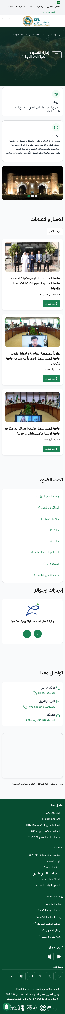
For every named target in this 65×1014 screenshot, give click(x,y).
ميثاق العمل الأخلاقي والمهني (47, 874)
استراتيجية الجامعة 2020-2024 (44, 855)
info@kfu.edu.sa (51, 819)
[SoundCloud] (12, 976)
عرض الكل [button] (55, 232)
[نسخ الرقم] (35, 693)
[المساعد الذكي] (7, 1007)
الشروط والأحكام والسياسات (46, 989)
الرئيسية (57, 34)
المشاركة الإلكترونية (51, 880)
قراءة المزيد (51, 304)
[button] (32, 274)
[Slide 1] (36, 196)
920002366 (53, 813)
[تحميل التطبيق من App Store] (50, 956)
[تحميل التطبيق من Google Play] (59, 956)
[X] (40, 976)
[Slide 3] (29, 196)
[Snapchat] (59, 976)
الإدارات (47, 34)
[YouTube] (31, 976)
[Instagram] (22, 976)
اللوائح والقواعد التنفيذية (48, 886)
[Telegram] (50, 976)
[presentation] (38, 634)
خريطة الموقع (22, 989)
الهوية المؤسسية (52, 861)
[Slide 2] (32, 196)
